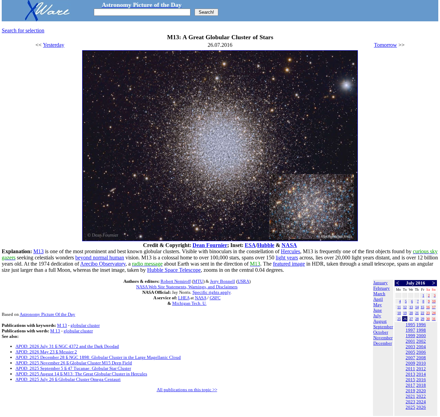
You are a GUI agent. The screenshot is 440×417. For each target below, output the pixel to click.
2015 (410, 379)
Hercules (290, 251)
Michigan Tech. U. (189, 303)
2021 (410, 396)
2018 (421, 385)
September (383, 326)
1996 (421, 324)
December (382, 343)
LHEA (183, 297)
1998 (421, 330)
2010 (421, 363)
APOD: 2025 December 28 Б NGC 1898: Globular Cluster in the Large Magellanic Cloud (98, 357)
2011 (410, 368)
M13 (38, 251)
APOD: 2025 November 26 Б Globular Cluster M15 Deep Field (73, 362)
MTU (198, 281)
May (377, 304)
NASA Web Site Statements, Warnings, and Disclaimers (187, 286)
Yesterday (53, 45)
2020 (421, 390)
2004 (421, 346)
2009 (410, 363)
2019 (410, 390)
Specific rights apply (211, 292)
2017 (410, 385)
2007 (410, 357)
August (380, 321)
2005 (410, 352)
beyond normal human (99, 257)
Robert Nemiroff (176, 281)
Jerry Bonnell (222, 281)
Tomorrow (385, 45)
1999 (410, 335)
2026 (421, 407)
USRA (243, 281)
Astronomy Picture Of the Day (47, 314)
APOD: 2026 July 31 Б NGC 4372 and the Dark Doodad (67, 346)
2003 (410, 346)
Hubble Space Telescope (174, 270)
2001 (410, 341)
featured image (289, 264)
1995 (410, 324)
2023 (410, 401)
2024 (421, 401)
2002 (421, 341)
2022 (421, 396)
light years (287, 257)
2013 (410, 374)
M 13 (62, 325)
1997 (410, 330)
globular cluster (85, 325)
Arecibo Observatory (102, 264)
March (379, 293)
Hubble (265, 245)
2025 (410, 407)
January (380, 282)
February (381, 288)
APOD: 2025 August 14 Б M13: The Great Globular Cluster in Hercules (81, 373)
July (377, 315)
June (377, 310)
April (378, 299)
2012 (421, 368)
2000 (421, 335)
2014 (421, 374)
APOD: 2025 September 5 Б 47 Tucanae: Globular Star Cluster (73, 368)
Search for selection (23, 30)
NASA (289, 245)
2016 (421, 379)
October (380, 332)
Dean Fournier (209, 245)
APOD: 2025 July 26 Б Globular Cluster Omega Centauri (68, 379)
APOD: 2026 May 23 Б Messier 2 (46, 351)
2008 (421, 357)
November (383, 337)
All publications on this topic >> (187, 389)
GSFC (215, 297)
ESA (250, 245)
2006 (421, 352)
